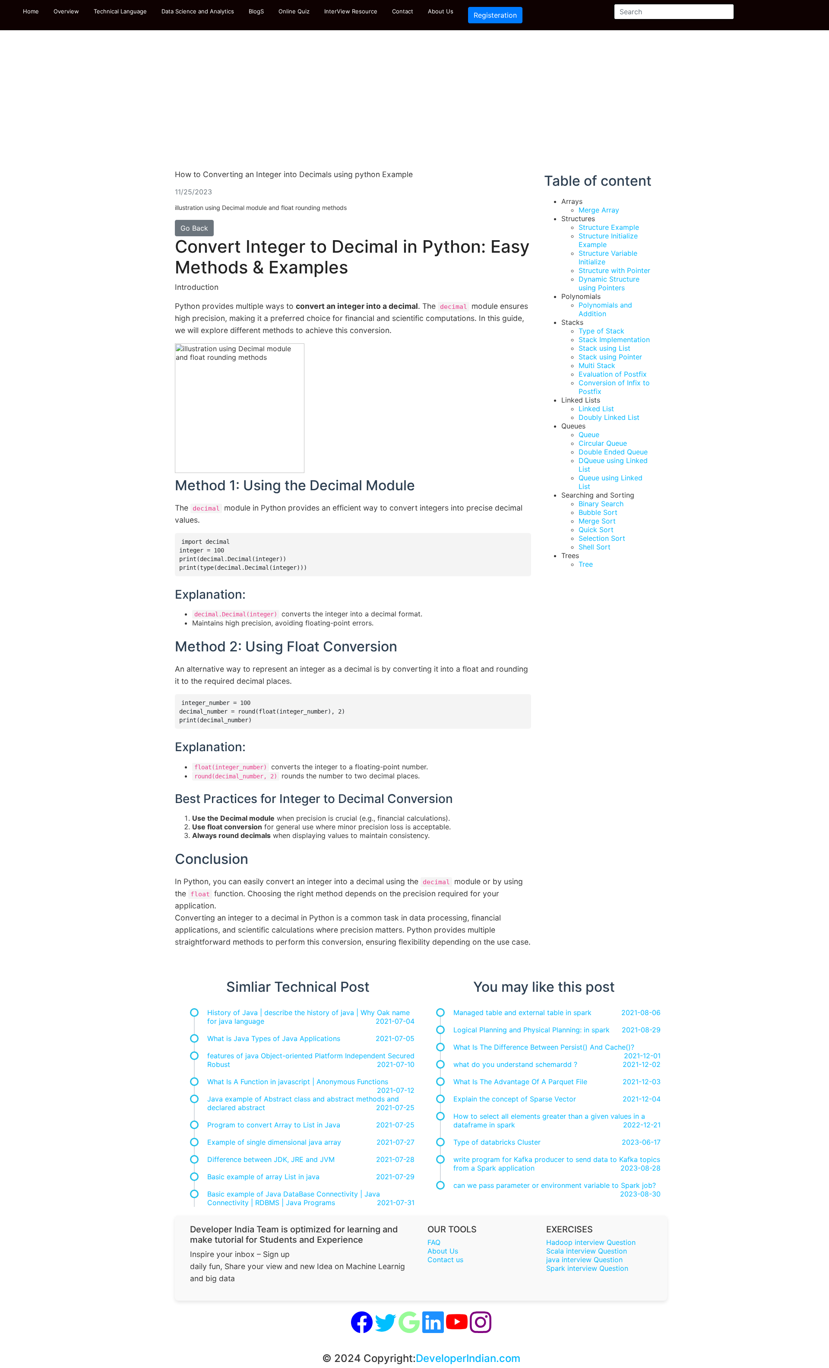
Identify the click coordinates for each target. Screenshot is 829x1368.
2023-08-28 (640, 1168)
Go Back (194, 228)
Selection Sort (602, 538)
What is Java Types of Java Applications (273, 1038)
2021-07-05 (395, 1038)
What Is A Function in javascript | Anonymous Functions (297, 1081)
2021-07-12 (395, 1090)
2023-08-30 (640, 1194)
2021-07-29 (395, 1176)
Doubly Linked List (609, 417)
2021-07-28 (395, 1159)
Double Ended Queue (613, 452)
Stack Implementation (614, 339)
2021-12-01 (642, 1055)
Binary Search (601, 503)
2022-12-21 (642, 1124)
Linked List (596, 408)
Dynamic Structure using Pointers (609, 283)
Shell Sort (595, 547)
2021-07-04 (395, 1021)
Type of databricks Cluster (497, 1142)
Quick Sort (596, 529)
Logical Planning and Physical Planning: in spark (531, 1029)
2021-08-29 (641, 1029)
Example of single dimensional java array (274, 1142)
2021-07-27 (395, 1142)
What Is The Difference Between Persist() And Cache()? (543, 1047)
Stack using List (604, 348)
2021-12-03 (642, 1081)
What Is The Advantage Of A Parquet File (520, 1081)
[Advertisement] (414, 103)
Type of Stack (601, 331)
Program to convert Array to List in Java (273, 1124)
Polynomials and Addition (605, 309)
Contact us (445, 1259)
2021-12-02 (642, 1064)
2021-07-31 (395, 1202)
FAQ (433, 1242)
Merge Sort (597, 521)
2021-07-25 (395, 1107)
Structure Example (609, 227)
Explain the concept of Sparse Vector (514, 1099)
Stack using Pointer (610, 356)
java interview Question (584, 1259)
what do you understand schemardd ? (515, 1064)
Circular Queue (603, 443)
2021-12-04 (642, 1099)
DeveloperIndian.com (468, 1358)
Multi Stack (597, 365)
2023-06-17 (641, 1142)
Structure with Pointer (614, 270)
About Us (440, 11)
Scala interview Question (586, 1251)
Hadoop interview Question (591, 1242)
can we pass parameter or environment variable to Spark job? (554, 1185)
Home (31, 11)
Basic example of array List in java (263, 1176)
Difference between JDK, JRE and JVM (271, 1159)
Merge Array (599, 210)
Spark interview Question (587, 1268)
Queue (589, 434)
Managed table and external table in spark (522, 1012)
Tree (586, 564)
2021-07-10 (395, 1064)
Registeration (495, 15)
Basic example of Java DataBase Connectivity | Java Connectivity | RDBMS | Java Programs (293, 1198)
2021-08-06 (641, 1012)
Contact (402, 11)
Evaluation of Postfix (613, 374)
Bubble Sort (598, 512)
